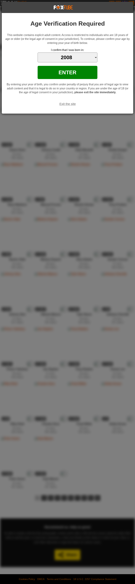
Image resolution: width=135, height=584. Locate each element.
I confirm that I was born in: (67, 49)
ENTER (67, 72)
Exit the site (67, 104)
